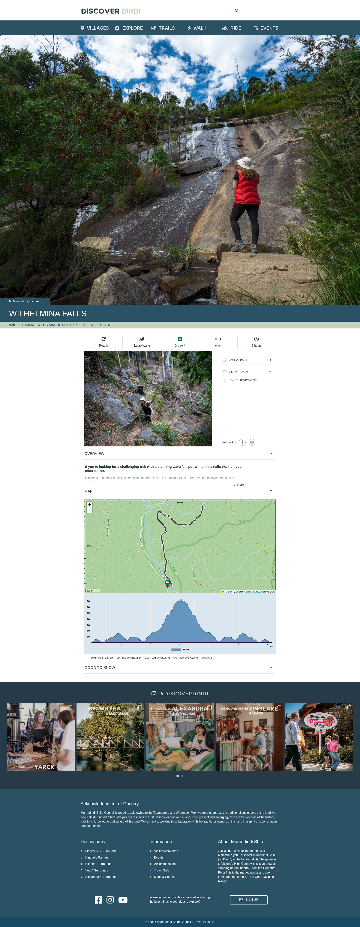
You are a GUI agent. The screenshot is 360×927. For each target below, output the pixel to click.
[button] (248, 371)
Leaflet (228, 591)
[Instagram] (70, 766)
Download (206, 658)
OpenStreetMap (254, 591)
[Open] (41, 737)
